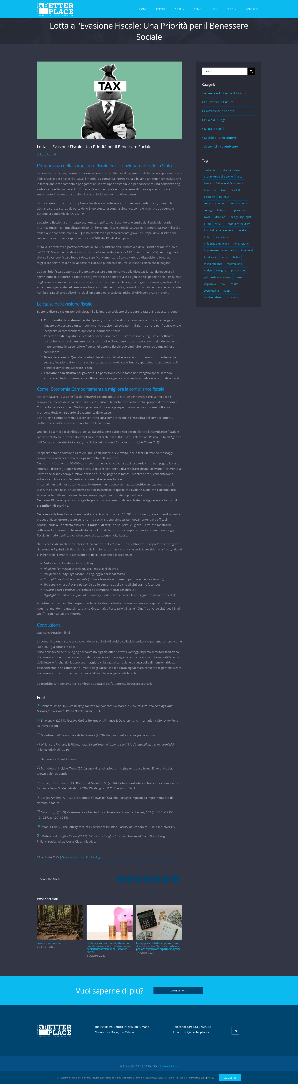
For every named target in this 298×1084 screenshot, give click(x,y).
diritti (207, 223)
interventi (247, 250)
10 (39, 826)
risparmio (210, 284)
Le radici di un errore (60, 922)
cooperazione (238, 210)
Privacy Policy (170, 1066)
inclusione (222, 237)
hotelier (242, 230)
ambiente (210, 170)
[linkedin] (235, 1031)
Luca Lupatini (49, 154)
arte (239, 176)
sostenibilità (211, 290)
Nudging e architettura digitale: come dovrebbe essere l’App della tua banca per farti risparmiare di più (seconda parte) (109, 922)
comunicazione (238, 203)
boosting (209, 196)
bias (223, 190)
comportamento (214, 203)
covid (207, 217)
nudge (208, 270)
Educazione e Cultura (218, 102)
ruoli (223, 284)
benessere (210, 190)
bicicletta (236, 190)
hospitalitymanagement (218, 230)
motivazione (234, 263)
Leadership (211, 257)
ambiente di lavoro (231, 170)
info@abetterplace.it (196, 1032)
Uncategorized (98, 857)
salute (234, 284)
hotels (208, 237)
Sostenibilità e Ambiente (221, 146)
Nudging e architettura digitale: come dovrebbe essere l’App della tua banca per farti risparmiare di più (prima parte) (159, 922)
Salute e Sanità (214, 129)
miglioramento (213, 263)
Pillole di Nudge (215, 120)
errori (218, 223)
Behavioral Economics (229, 183)
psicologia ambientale (217, 277)
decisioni (220, 217)
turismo (232, 297)
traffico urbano (213, 297)
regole (239, 277)
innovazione (241, 243)
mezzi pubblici (231, 257)
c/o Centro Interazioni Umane (128, 1027)
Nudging (221, 270)
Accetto (230, 1077)
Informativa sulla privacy (201, 1077)
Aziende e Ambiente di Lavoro (225, 93)
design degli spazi (241, 217)
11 (39, 835)
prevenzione (238, 270)
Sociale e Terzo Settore (220, 138)
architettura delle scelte (218, 176)
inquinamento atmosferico (220, 250)
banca (207, 183)
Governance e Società (75, 857)
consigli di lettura (214, 210)
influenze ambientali (216, 243)
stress (227, 290)
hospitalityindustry (238, 223)
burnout (224, 196)
